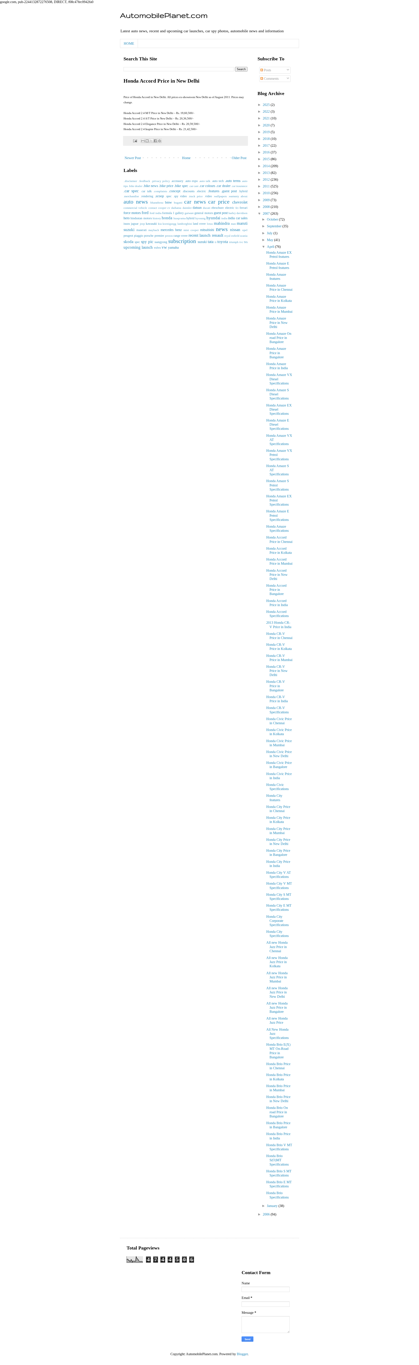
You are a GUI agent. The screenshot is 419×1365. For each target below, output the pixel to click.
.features (213, 191)
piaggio (138, 235)
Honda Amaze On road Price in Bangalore (278, 338)
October (273, 219)
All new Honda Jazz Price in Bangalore (277, 1007)
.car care (194, 186)
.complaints (160, 191)
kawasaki (151, 223)
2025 (267, 105)
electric (229, 207)
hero (127, 218)
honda (167, 218)
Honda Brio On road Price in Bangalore (277, 1112)
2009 (267, 200)
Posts (267, 70)
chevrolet (239, 202)
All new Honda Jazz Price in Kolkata (277, 962)
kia (160, 223)
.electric (201, 191)
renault (217, 235)
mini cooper (191, 230)
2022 (267, 111)
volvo (157, 247)
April (271, 246)
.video (208, 196)
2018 (267, 139)
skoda (128, 241)
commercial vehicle (135, 207)
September (274, 226)
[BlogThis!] (147, 141)
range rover (180, 235)
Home (186, 158)
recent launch (200, 235)
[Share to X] (151, 141)
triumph (234, 242)
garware (189, 213)
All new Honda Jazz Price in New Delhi (277, 992)
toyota (222, 241)
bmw (168, 202)
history (157, 218)
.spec (168, 196)
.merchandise (131, 196)
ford (145, 212)
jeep (142, 223)
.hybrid (243, 191)
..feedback (144, 181)
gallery (179, 213)
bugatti (178, 202)
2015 (267, 159)
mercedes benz (171, 230)
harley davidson (237, 213)
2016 (267, 152)
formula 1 (168, 213)
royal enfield (231, 235)
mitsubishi (207, 230)
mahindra (222, 223)
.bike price (166, 186)
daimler (187, 207)
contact (152, 207)
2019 (267, 132)
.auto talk (205, 181)
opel (244, 230)
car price (219, 202)
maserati (141, 230)
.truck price (196, 196)
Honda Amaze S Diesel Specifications (277, 394)
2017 (267, 145)
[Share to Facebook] (155, 141)
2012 (267, 179)
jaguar (135, 223)
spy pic (147, 241)
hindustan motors (141, 218)
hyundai (213, 218)
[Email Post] (135, 140)
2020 (267, 125)
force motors (132, 213)
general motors (203, 213)
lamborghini (184, 223)
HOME (129, 43)
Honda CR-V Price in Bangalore (275, 686)
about (244, 196)
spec (137, 242)
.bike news (150, 186)
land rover (199, 223)
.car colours (207, 186)
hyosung (200, 218)
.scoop (159, 196)
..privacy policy (160, 181)
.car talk (146, 191)
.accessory (177, 181)
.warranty (233, 196)
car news (195, 202)
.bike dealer (135, 186)
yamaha (173, 247)
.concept (174, 191)
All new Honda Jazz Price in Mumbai (277, 977)
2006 (267, 1214)
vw (164, 247)
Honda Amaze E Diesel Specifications (277, 424)
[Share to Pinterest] (159, 141)
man (233, 223)
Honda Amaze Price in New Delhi (277, 322)
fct (237, 207)
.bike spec (181, 186)
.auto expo (191, 181)
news (222, 229)
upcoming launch (138, 247)
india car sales (237, 218)
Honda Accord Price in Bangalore (276, 590)
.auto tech (217, 181)
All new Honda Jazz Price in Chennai (277, 947)
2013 (267, 173)
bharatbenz (156, 202)
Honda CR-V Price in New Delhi (277, 671)
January (272, 1206)
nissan (235, 229)
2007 (267, 213)
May (270, 240)
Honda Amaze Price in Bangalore (276, 353)
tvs (245, 242)
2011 (267, 186)
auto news (136, 202)
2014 (267, 166)
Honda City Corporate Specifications (277, 921)
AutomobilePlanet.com (164, 15)
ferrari (243, 207)
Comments (271, 78)
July (270, 233)
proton (169, 235)
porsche (148, 235)
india (224, 218)
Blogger (242, 1354)
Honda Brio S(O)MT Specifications (277, 1160)
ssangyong (161, 242)
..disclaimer (130, 181)
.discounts (188, 191)
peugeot (128, 235)
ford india (155, 213)
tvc (241, 242)
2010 (267, 193)
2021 (267, 118)
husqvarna (179, 218)
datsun (197, 207)
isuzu (127, 223)
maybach (153, 230)
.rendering (147, 196)
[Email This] (143, 141)
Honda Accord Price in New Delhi (277, 575)
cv (168, 207)
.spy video (180, 196)
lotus (210, 223)
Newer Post (133, 158)
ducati (206, 207)
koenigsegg (169, 223)
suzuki (202, 242)
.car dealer (223, 186)
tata (210, 241)
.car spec (131, 191)
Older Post (239, 158)
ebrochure (217, 207)
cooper (162, 207)
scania (243, 235)
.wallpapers (220, 196)
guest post (221, 213)
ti (215, 242)
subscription (182, 241)
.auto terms (232, 181)
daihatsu (176, 207)
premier (159, 235)
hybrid (190, 218)
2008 (267, 207)
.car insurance (239, 186)
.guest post (229, 191)
